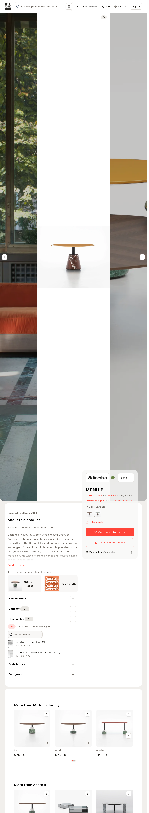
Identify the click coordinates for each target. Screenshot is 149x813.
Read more (14, 565)
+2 (47, 743)
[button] (72, 760)
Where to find (97, 522)
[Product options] (46, 714)
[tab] (12, 626)
